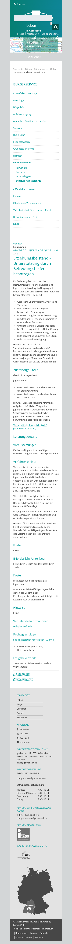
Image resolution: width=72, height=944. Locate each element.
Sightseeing (37, 42)
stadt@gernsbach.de (27, 762)
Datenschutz (21, 933)
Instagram (25, 742)
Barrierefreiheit (31, 928)
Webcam (39, 937)
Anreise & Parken (23, 937)
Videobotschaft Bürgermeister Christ (32, 210)
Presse (20, 33)
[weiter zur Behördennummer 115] (36, 855)
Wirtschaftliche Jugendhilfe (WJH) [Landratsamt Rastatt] (30, 426)
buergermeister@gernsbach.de (32, 818)
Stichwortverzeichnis (28, 180)
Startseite (18, 69)
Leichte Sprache (47, 38)
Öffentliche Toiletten (24, 189)
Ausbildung (33, 33)
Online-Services (22, 162)
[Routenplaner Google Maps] (36, 890)
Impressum (47, 928)
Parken (17, 196)
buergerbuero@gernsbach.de (31, 778)
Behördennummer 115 (25, 217)
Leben (33, 28)
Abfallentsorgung (22, 114)
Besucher (33, 59)
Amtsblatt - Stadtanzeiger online (30, 121)
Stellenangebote (50, 33)
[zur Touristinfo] (36, 834)
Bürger (20, 704)
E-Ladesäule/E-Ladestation (27, 203)
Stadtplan (44, 933)
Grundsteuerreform (23, 148)
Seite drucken (23, 673)
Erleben (33, 75)
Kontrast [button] (21, 4)
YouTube (24, 733)
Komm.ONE (18, 924)
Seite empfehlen (24, 678)
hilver (16, 223)
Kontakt (33, 933)
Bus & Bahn (19, 134)
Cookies (18, 928)
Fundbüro (21, 168)
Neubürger (19, 100)
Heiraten (17, 155)
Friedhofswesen (21, 141)
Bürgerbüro (19, 107)
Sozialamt (18, 128)
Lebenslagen (23, 176)
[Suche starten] (51, 23)
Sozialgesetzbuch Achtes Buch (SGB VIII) (34, 639)
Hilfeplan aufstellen (23, 626)
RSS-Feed (24, 737)
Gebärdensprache (23, 38)
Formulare (22, 172)
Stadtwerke (35, 89)
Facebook (24, 729)
